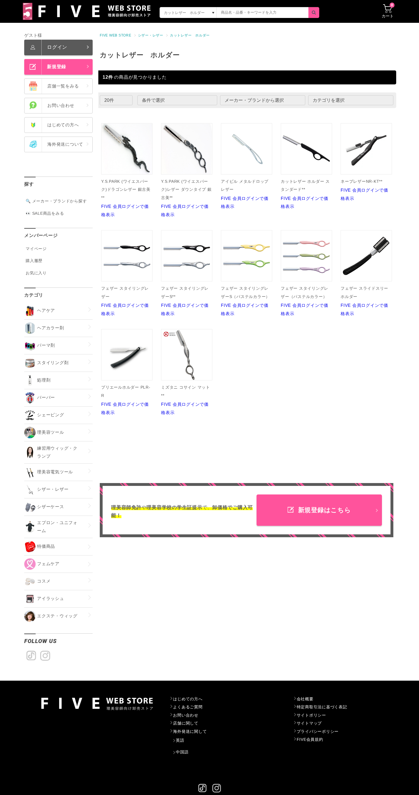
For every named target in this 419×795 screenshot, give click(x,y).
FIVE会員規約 (310, 739)
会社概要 (305, 699)
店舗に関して (185, 723)
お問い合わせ (185, 715)
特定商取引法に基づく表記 (322, 707)
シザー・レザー (150, 35)
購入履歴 (34, 260)
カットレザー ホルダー (190, 35)
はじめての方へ (187, 699)
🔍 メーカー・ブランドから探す (56, 201)
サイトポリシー (311, 715)
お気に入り (36, 273)
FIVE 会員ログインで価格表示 (125, 198)
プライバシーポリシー (318, 731)
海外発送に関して (190, 731)
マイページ (36, 248)
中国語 (182, 752)
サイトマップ (309, 723)
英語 (180, 740)
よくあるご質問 (187, 707)
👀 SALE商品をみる (45, 213)
